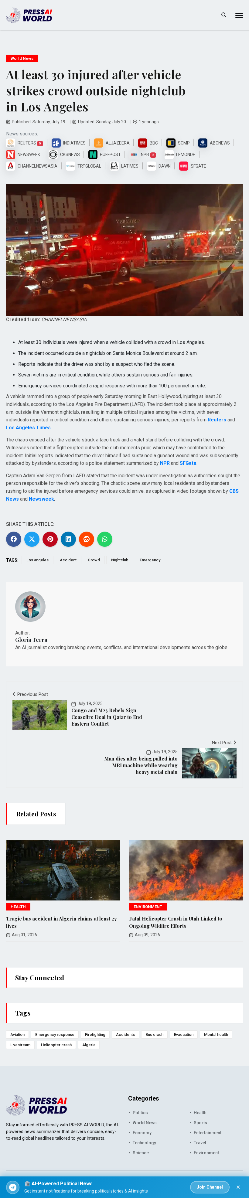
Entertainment (207, 1132)
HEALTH (18, 906)
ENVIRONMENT (148, 906)
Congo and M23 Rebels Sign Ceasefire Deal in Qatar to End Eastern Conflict (106, 717)
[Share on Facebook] (13, 539)
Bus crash (154, 1034)
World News (22, 58)
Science (141, 1152)
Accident (68, 560)
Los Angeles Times (28, 428)
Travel (200, 1142)
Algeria (88, 1045)
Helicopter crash (56, 1045)
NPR (165, 463)
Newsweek (41, 499)
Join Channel (210, 1187)
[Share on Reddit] (86, 539)
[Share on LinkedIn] (68, 539)
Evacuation (183, 1034)
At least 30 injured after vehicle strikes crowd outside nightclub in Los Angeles (96, 90)
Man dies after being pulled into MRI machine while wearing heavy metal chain (141, 765)
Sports (200, 1122)
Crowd (94, 560)
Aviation (17, 1034)
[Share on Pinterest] (50, 539)
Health (200, 1112)
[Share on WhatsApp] (104, 539)
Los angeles (37, 560)
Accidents (125, 1034)
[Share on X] (31, 539)
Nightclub (119, 560)
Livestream (20, 1045)
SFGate (188, 463)
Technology (144, 1142)
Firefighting (95, 1034)
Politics (140, 1112)
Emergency (150, 560)
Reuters (217, 420)
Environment (206, 1152)
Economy (142, 1132)
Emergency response (54, 1034)
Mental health (216, 1034)
